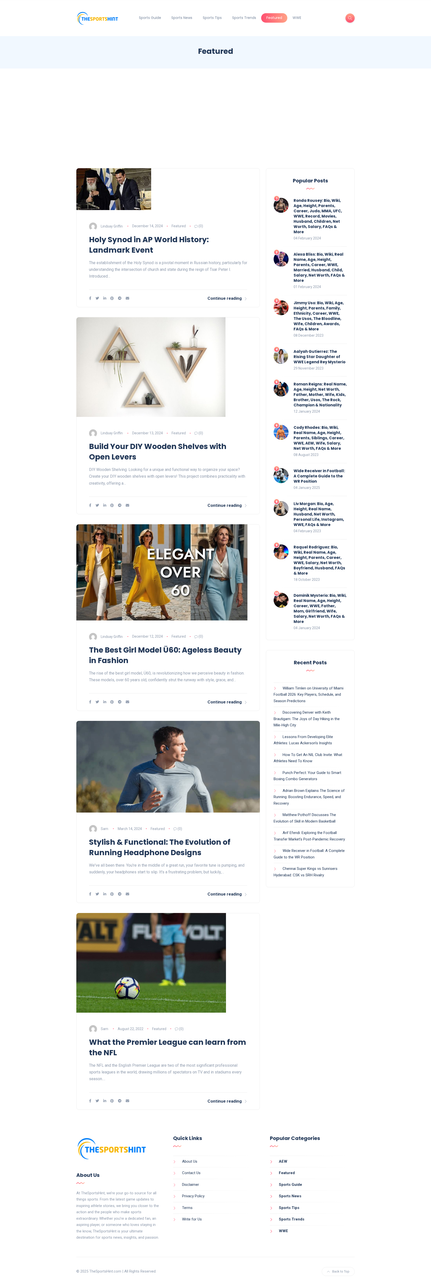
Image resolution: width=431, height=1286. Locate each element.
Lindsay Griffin (112, 226)
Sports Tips (212, 17)
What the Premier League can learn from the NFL (167, 1047)
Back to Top (340, 1271)
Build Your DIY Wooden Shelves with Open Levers (157, 451)
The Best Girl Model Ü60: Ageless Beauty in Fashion (165, 655)
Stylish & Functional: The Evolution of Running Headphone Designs (159, 847)
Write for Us (192, 1219)
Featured (274, 17)
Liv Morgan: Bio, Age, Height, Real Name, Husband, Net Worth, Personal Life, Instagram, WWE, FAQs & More (319, 514)
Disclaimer (190, 1184)
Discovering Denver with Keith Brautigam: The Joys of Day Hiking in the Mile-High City (307, 718)
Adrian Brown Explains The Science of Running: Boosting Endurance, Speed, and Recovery (309, 797)
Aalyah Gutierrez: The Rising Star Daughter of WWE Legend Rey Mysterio (319, 357)
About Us (189, 1161)
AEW (283, 1161)
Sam (104, 829)
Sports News (181, 17)
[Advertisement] (215, 118)
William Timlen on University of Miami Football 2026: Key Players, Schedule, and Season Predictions (308, 694)
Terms (187, 1208)
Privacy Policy (193, 1196)
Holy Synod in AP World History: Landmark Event (149, 244)
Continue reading (225, 298)
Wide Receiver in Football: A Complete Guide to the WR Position (319, 476)
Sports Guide (150, 17)
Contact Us (191, 1173)
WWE (297, 17)
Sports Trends (244, 17)
